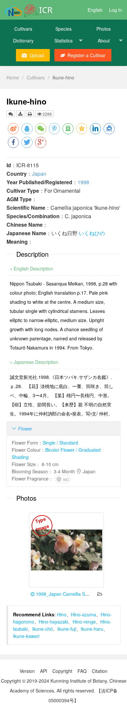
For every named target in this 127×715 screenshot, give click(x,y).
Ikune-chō (42, 629)
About (104, 40)
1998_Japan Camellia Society (66, 594)
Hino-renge (84, 621)
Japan (39, 173)
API (43, 671)
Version (27, 671)
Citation (99, 671)
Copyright (62, 671)
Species (63, 28)
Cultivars (23, 28)
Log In (115, 10)
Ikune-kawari (26, 636)
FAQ (82, 671)
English (95, 10)
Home (13, 77)
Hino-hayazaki (53, 621)
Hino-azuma (83, 614)
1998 (83, 182)
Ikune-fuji (66, 629)
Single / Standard (60, 442)
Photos (103, 28)
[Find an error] (11, 113)
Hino (61, 614)
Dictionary (23, 40)
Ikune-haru (92, 629)
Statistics (63, 40)
